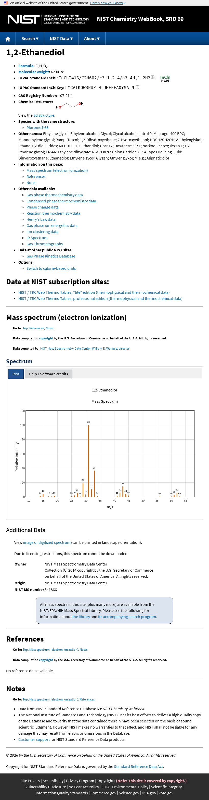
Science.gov (129, 792)
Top (25, 328)
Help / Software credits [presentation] (48, 373)
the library (81, 616)
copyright (46, 338)
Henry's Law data (41, 219)
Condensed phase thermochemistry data (61, 200)
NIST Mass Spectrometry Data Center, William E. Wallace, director (84, 348)
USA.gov (149, 792)
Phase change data (43, 207)
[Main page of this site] (8, 38)
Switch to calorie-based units (51, 268)
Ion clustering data (42, 231)
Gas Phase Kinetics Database (51, 256)
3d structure (43, 115)
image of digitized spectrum (46, 542)
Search (28, 38)
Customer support (34, 739)
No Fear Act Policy (84, 786)
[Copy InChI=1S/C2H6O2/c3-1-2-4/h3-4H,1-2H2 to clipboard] (153, 79)
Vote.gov (166, 792)
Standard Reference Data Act (138, 766)
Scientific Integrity (166, 786)
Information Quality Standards (62, 792)
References (36, 176)
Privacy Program (80, 780)
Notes (31, 182)
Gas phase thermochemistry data (55, 194)
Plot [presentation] (15, 373)
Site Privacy (30, 780)
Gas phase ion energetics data (52, 225)
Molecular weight (33, 71)
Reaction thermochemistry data (53, 213)
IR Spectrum (37, 237)
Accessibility (53, 780)
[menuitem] (8, 38)
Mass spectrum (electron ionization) (57, 170)
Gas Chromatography (45, 243)
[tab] (16, 374)
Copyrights (106, 780)
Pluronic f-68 (37, 127)
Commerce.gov (103, 792)
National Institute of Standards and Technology (48, 19)
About (90, 38)
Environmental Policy (130, 786)
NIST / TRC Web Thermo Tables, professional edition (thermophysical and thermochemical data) (100, 298)
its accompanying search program (127, 616)
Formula (25, 65)
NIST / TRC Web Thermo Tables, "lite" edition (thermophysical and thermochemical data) (94, 292)
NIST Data (59, 38)
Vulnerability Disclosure (45, 786)
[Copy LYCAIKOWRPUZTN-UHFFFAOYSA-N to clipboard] (137, 88)
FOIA (105, 786)
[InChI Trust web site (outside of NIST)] (165, 81)
